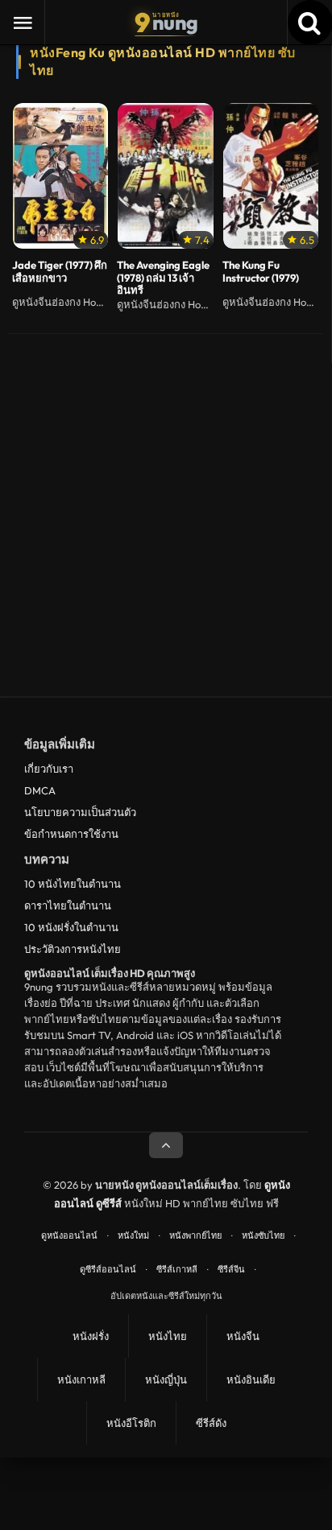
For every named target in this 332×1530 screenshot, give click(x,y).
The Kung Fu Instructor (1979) (260, 271)
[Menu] (22, 22)
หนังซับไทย (263, 1235)
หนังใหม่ (133, 1235)
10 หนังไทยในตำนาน (72, 883)
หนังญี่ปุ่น (166, 1379)
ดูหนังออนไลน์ (69, 1235)
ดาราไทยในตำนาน (67, 905)
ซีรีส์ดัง (211, 1423)
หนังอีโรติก (131, 1423)
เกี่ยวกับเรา (48, 768)
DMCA (40, 790)
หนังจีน (242, 1336)
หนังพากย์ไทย (195, 1235)
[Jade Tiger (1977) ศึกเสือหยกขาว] (60, 175)
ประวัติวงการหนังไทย (72, 948)
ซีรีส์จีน (231, 1269)
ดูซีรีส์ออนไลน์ (108, 1269)
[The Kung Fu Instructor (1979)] (270, 175)
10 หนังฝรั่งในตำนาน (71, 927)
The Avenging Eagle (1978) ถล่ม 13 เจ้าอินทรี (163, 278)
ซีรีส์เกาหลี (176, 1269)
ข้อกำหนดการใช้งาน (71, 833)
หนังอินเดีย (251, 1379)
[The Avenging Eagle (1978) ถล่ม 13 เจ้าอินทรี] (165, 175)
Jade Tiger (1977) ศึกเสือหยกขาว (59, 271)
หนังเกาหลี (81, 1379)
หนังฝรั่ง (91, 1336)
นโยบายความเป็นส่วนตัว (80, 812)
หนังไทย (167, 1336)
